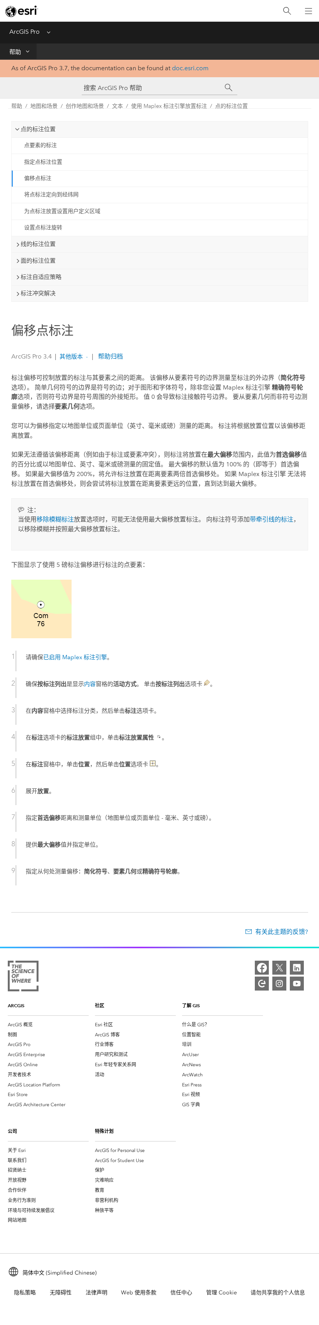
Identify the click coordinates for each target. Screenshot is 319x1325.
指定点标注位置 (43, 162)
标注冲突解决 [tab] (38, 293)
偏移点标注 (37, 178)
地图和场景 (44, 106)
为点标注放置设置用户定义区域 (62, 211)
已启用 (75, 657)
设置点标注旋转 (43, 227)
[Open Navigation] (308, 11)
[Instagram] (279, 984)
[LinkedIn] (297, 968)
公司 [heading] (12, 1131)
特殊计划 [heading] (104, 1131)
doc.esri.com (190, 68)
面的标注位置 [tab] (38, 260)
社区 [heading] (99, 1005)
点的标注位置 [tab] (38, 129)
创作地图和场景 (85, 106)
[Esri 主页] (21, 11)
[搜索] (287, 11)
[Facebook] (262, 968)
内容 (90, 684)
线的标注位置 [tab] (38, 244)
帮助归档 (109, 356)
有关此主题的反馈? (281, 931)
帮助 (15, 51)
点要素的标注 (40, 145)
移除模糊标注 (55, 519)
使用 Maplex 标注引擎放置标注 (169, 106)
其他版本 (71, 356)
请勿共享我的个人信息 (278, 1292)
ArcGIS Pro (24, 31)
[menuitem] (48, 1025)
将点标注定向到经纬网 (51, 194)
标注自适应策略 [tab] (41, 277)
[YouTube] (297, 984)
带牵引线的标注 (271, 519)
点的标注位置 (231, 106)
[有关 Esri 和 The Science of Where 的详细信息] (23, 977)
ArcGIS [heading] (16, 1005)
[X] (279, 968)
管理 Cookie (221, 1292)
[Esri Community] (262, 984)
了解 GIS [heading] (191, 1005)
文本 (117, 106)
